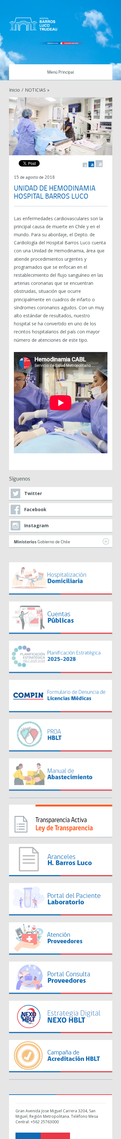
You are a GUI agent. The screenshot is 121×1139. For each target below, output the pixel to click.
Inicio (14, 90)
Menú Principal (60, 72)
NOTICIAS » (37, 90)
